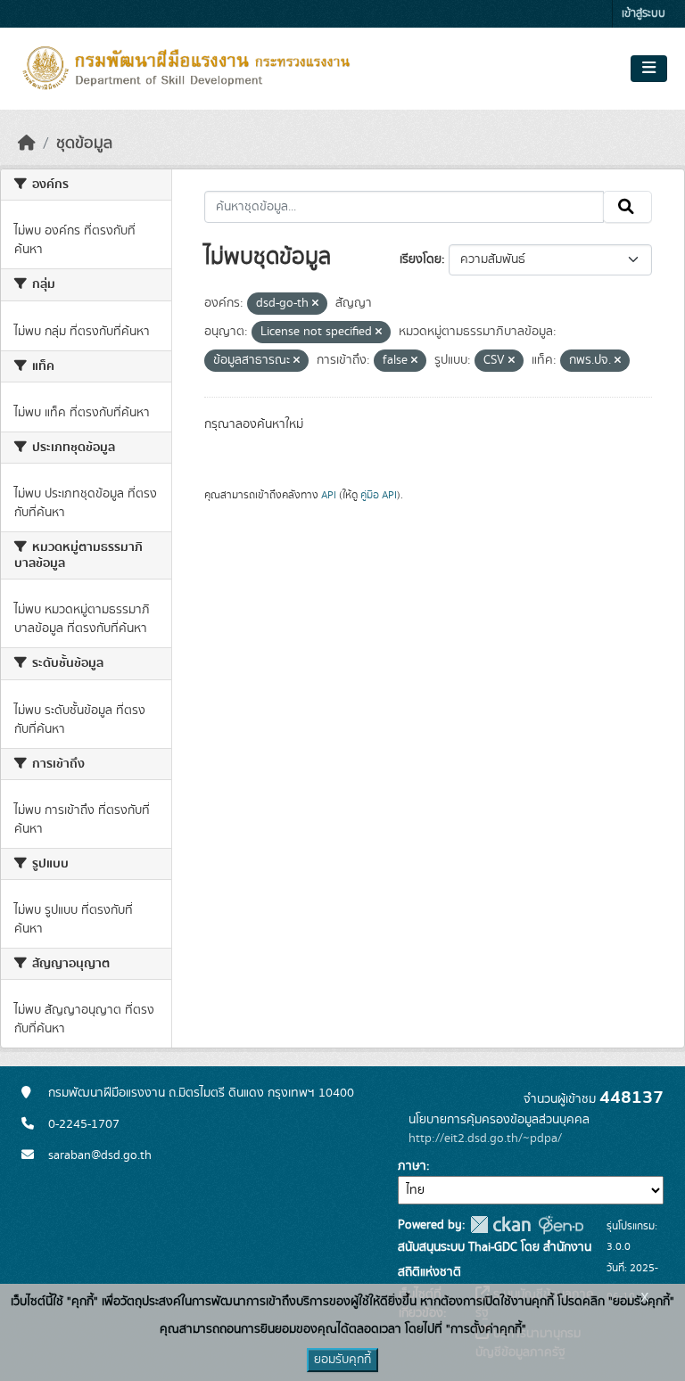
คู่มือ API (378, 495)
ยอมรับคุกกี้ (342, 1360)
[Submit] (627, 207)
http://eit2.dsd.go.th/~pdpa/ (485, 1138)
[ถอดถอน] (315, 304)
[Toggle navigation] (649, 68)
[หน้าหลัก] (27, 143)
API (328, 495)
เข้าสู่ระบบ (643, 13)
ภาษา (412, 1166)
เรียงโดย (421, 259)
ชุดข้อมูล (84, 143)
